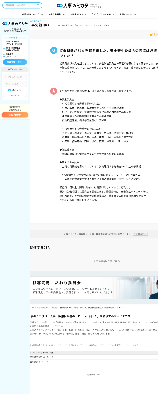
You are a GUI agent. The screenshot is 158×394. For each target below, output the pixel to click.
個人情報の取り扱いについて (41, 345)
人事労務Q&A (42, 307)
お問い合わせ (15, 115)
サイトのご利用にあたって (71, 345)
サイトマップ (132, 345)
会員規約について (95, 345)
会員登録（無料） (15, 62)
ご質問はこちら (140, 234)
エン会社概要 (115, 345)
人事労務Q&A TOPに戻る (107, 261)
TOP (32, 307)
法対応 (54, 307)
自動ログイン (16, 90)
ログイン (15, 95)
